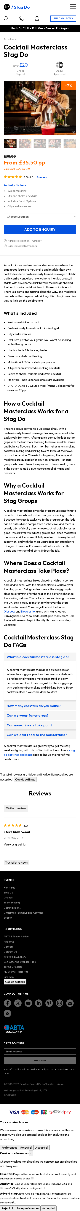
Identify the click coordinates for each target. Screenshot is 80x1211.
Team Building (12, 902)
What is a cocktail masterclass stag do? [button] (38, 657)
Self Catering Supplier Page (20, 961)
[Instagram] (59, 1003)
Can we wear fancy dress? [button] (28, 715)
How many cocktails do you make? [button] (34, 706)
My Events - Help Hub (16, 971)
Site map (9, 977)
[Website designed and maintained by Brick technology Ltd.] (10, 1095)
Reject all (26, 1147)
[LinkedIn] (38, 1003)
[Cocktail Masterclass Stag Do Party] (70, 143)
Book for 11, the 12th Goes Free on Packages (40, 28)
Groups (8, 897)
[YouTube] (28, 1003)
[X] (18, 1003)
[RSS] (7, 1013)
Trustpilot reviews (16, 862)
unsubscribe (60, 1069)
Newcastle (28, 611)
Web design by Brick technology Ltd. (22, 1090)
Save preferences (27, 1208)
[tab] (40, 657)
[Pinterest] (49, 1003)
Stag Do (22, 7)
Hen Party (9, 887)
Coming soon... (12, 907)
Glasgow (9, 611)
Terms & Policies (13, 966)
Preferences (9, 1147)
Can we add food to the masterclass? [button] (37, 735)
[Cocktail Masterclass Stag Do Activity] (24, 143)
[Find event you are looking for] (6, 18)
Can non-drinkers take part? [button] (29, 725)
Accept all (41, 1147)
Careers (9, 946)
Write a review (16, 808)
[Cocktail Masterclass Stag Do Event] (40, 143)
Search (8, 917)
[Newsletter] (70, 1003)
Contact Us (10, 951)
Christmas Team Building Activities (24, 912)
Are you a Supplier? (15, 956)
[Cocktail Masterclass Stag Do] (10, 143)
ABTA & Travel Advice (16, 936)
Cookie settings (25, 779)
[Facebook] (7, 1003)
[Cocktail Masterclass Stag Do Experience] (54, 143)
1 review (42, 177)
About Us (9, 941)
